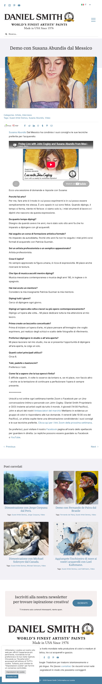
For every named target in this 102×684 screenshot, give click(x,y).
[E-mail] (51, 126)
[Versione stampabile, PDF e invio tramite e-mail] (11, 126)
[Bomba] (38, 126)
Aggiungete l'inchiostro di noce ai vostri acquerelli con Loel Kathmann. (76, 561)
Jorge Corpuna (33, 515)
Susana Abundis (36, 118)
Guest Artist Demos (18, 118)
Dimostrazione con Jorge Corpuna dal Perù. (26, 509)
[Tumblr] (42, 126)
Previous (10, 446)
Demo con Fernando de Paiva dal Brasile (76, 509)
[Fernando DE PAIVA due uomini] (75, 472)
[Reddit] (29, 126)
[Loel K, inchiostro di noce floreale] (75, 523)
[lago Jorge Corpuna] (26, 472)
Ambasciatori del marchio (47, 410)
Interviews (27, 115)
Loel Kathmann (83, 569)
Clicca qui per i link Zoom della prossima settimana (65, 422)
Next (93, 446)
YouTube (15, 437)
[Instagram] (9, 5)
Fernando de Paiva (67, 515)
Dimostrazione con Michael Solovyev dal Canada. (26, 560)
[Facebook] (5, 5)
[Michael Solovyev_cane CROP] (26, 523)
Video (47, 118)
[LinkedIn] (34, 126)
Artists (18, 115)
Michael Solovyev (33, 566)
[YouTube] (19, 5)
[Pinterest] (14, 5)
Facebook (51, 429)
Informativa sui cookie (66, 680)
